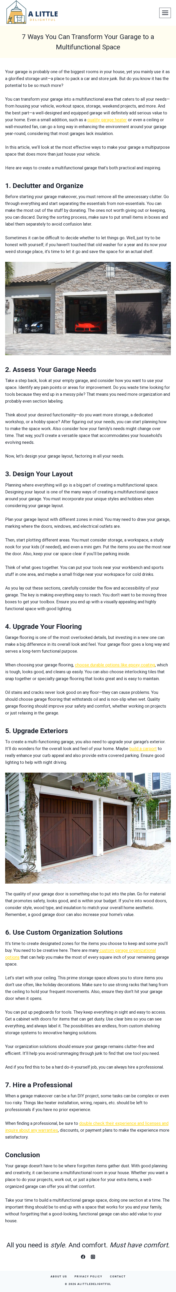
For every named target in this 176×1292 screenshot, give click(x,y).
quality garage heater (107, 119)
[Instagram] (93, 1257)
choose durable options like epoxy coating (115, 664)
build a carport (143, 748)
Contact (118, 1276)
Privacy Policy (88, 1276)
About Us (58, 1276)
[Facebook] (83, 1257)
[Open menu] (165, 13)
